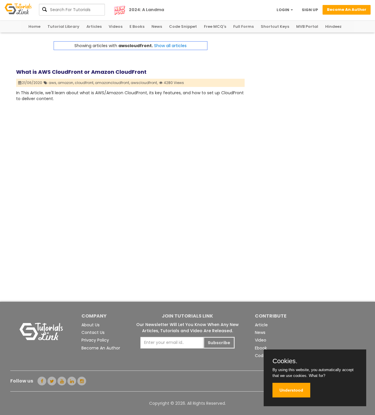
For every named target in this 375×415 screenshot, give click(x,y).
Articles (94, 26)
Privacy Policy (95, 340)
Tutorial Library (63, 26)
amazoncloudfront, (112, 82)
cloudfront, (84, 82)
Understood (291, 390)
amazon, (66, 82)
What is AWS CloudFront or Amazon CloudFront (81, 72)
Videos (115, 26)
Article (261, 325)
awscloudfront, (144, 82)
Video (260, 340)
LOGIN (283, 10)
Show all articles (170, 46)
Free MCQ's (215, 26)
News (156, 26)
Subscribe (219, 343)
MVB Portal (307, 26)
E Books (136, 26)
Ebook (261, 348)
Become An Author (100, 348)
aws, (53, 82)
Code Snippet (183, 26)
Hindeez (333, 26)
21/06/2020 (32, 82)
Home (34, 26)
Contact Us (93, 332)
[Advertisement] (301, 82)
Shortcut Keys (275, 26)
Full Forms (243, 26)
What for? (317, 375)
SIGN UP (310, 10)
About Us (90, 325)
